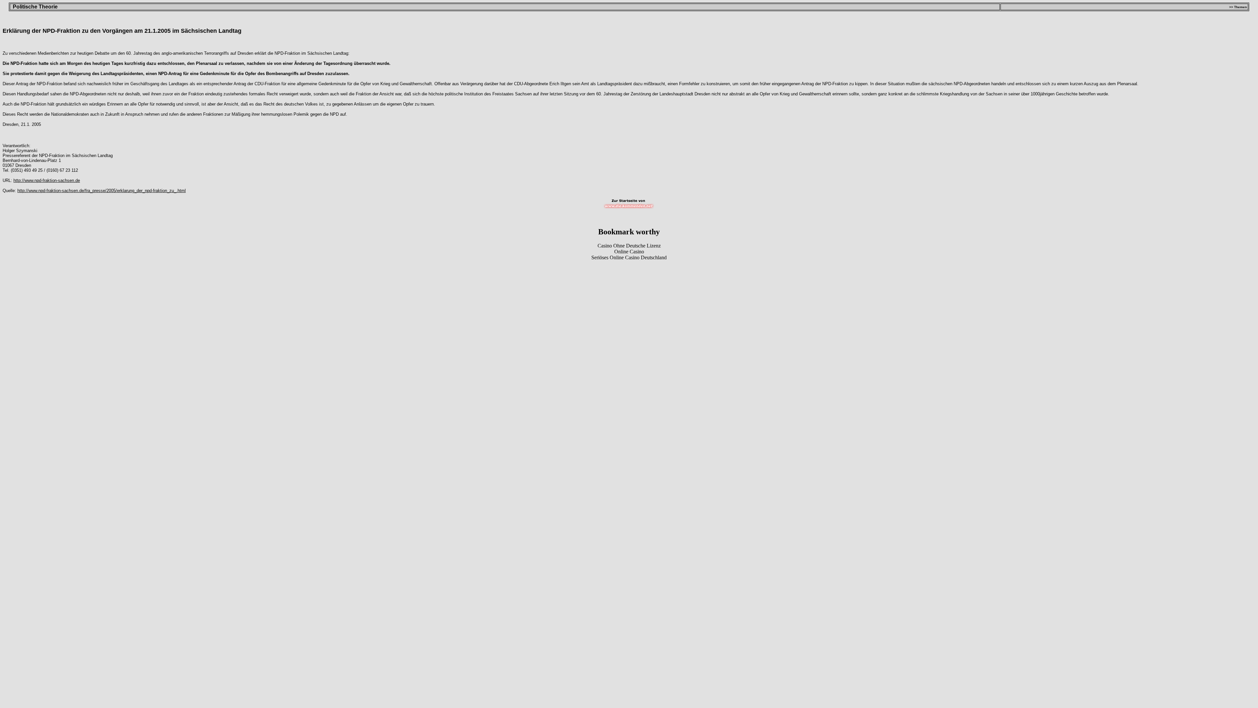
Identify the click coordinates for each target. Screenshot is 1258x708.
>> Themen (1238, 7)
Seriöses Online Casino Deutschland (629, 257)
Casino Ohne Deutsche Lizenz (629, 245)
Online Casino (629, 251)
